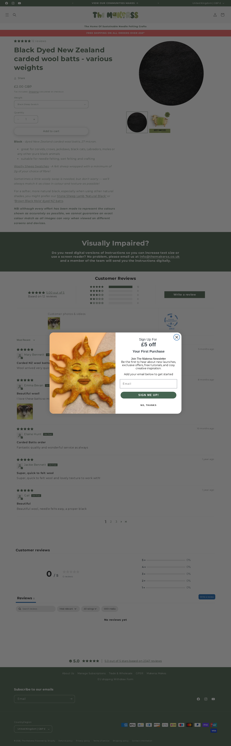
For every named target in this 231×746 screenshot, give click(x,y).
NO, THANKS (149, 405)
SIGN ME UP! (148, 395)
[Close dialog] (177, 337)
